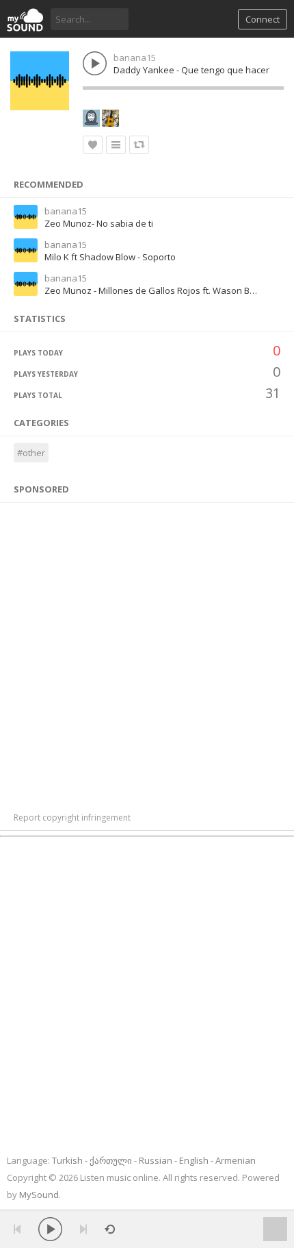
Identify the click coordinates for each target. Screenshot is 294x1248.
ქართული (111, 1160)
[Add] (116, 145)
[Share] (139, 145)
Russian (155, 1160)
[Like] (93, 145)
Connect (262, 19)
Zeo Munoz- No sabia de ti (98, 223)
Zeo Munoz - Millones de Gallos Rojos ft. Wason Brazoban (164, 290)
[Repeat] (110, 1229)
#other (31, 453)
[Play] (50, 1229)
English (194, 1160)
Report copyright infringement (72, 817)
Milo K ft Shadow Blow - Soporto (110, 257)
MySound (39, 1194)
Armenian (235, 1160)
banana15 (134, 57)
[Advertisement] (147, 650)
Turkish (67, 1160)
